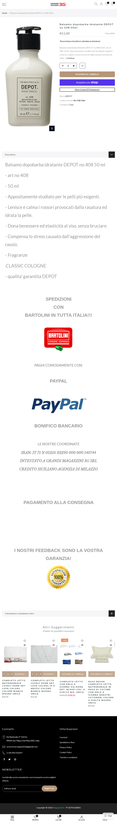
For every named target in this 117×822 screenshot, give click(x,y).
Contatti (63, 737)
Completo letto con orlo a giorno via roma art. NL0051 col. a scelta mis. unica (72, 686)
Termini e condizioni (68, 757)
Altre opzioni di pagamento (87, 89)
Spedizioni (76, 41)
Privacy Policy (66, 747)
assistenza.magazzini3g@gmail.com (22, 746)
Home (4, 13)
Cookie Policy (66, 752)
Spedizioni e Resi (67, 742)
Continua (70, 58)
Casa (71, 104)
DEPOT (68, 96)
